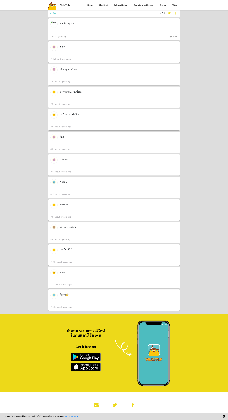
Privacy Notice (120, 5)
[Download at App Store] (86, 367)
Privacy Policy (71, 416)
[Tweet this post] (169, 13)
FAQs (174, 5)
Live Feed (103, 5)
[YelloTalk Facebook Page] (132, 405)
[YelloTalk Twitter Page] (115, 405)
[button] (90, 5)
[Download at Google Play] (86, 357)
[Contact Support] (96, 405)
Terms (163, 5)
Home (90, 5)
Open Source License (144, 5)
